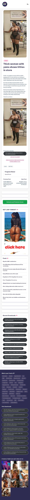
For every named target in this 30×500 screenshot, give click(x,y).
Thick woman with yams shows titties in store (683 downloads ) (13, 153)
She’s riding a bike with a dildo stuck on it (13, 286)
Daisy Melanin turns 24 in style (10, 273)
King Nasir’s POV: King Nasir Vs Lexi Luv (12, 277)
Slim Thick (10, 166)
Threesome (24, 398)
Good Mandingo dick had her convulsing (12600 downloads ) (14, 325)
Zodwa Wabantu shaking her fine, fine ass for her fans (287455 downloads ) (15, 452)
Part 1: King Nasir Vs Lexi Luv (10, 280)
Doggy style (20, 382)
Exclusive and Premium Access (15, 202)
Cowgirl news (5, 382)
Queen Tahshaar (6, 395)
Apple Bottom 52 (17, 376)
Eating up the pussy (14, 384)
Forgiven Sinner (10, 172)
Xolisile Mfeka (20, 400)
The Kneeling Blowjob (6, 398)
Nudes (26, 391)
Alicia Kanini (5, 376)
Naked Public (12, 391)
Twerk (4, 400)
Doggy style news (6, 384)
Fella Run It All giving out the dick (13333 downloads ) (14, 362)
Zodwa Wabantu (14, 402)
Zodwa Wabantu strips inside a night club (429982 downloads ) (13, 434)
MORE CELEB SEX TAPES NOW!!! (13, 160)
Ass (23, 376)
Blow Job (23, 378)
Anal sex (10, 376)
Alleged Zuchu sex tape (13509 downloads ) (15, 344)
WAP (15, 400)
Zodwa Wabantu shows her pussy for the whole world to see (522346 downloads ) (14, 448)
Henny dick (9, 387)
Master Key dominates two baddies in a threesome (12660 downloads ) (14, 357)
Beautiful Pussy (9, 378)
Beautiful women (17, 378)
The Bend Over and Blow (21, 395)
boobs (5, 166)
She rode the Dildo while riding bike (11, 294)
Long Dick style (11, 389)
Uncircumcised (9, 400)
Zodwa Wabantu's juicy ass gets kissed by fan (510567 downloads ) (14, 415)
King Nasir (4, 389)
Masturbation (18, 389)
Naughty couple (20, 391)
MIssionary (25, 389)
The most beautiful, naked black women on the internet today (14, 290)
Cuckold (11, 382)
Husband (20, 387)
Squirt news (13, 395)
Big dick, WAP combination (9, 261)
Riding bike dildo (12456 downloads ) (13, 348)
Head (4, 387)
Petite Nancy (11, 393)
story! (5, 60)
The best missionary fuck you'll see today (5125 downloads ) (14, 320)
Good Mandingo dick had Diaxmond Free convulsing (13, 265)
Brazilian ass (5, 380)
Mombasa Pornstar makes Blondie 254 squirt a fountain (14, 270)
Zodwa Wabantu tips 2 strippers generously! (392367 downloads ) (14, 420)
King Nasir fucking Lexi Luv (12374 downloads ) (12, 340)
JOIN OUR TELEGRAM (15, 156)
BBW (3, 378)
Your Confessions (6, 402)
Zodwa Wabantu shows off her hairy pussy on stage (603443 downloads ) (14, 443)
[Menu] (27, 4)
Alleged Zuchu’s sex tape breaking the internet (14, 283)
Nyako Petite (5, 393)
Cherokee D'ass (12, 380)
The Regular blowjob (16, 398)
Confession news (20, 380)
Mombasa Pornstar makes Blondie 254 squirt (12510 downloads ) (15, 330)
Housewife (15, 387)
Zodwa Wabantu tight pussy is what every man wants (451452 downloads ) (14, 424)
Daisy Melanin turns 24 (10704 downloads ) (15, 335)
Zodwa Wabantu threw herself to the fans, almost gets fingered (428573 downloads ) (13, 429)
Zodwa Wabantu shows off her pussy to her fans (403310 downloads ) (15, 438)
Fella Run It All (22, 384)
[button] (8, 174)
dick (15, 382)
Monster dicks (5, 391)
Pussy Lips (18, 393)
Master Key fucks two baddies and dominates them (14, 298)
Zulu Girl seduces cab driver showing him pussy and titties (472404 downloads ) (14, 410)
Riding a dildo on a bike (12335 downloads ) (15, 352)
